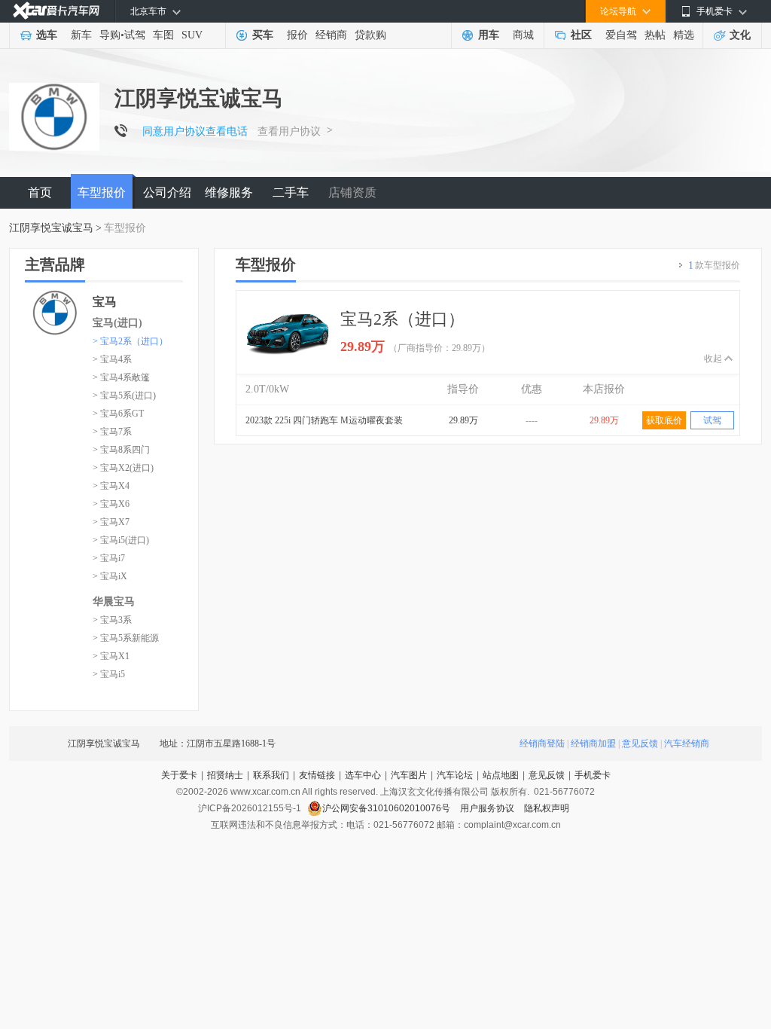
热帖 (655, 35)
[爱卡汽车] (56, 11)
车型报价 (102, 192)
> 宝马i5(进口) (121, 540)
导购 (109, 35)
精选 (683, 35)
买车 (262, 35)
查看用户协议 (289, 131)
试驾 (134, 35)
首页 (40, 192)
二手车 (291, 192)
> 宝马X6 (111, 504)
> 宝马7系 (112, 431)
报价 (297, 35)
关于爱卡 (179, 775)
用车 (488, 35)
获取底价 (664, 420)
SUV (192, 35)
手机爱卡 (592, 775)
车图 (163, 35)
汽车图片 (409, 775)
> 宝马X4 (111, 486)
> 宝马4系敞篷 (121, 377)
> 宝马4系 (112, 359)
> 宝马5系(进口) (124, 395)
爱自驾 (621, 35)
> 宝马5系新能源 (126, 638)
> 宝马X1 (111, 656)
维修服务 (229, 192)
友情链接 (317, 775)
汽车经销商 (686, 743)
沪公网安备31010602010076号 (387, 808)
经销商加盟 (593, 743)
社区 (581, 35)
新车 (81, 35)
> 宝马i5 (109, 674)
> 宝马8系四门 (121, 449)
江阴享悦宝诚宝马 (51, 228)
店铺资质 (352, 192)
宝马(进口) (117, 322)
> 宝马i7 (109, 558)
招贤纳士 (225, 775)
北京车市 (148, 11)
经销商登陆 (542, 743)
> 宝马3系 (112, 620)
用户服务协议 (488, 808)
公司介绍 (167, 192)
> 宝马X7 (111, 522)
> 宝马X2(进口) (123, 468)
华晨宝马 (114, 601)
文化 (740, 35)
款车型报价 (714, 265)
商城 (523, 35)
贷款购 (370, 35)
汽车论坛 (455, 775)
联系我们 (271, 775)
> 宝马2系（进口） (130, 341)
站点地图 (501, 775)
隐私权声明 (546, 808)
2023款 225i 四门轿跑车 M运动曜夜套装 (324, 420)
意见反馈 (640, 743)
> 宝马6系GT (118, 413)
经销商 (331, 35)
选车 (46, 35)
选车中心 (363, 775)
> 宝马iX (110, 576)
